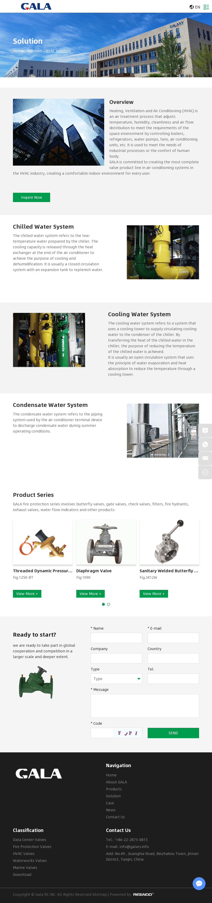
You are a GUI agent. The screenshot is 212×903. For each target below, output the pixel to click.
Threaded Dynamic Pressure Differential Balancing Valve (43, 570)
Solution (28, 41)
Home (18, 50)
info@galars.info (134, 846)
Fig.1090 (83, 577)
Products (114, 788)
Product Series (33, 495)
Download (22, 874)
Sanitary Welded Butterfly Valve (169, 570)
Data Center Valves (29, 839)
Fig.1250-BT (23, 577)
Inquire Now (31, 197)
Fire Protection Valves (32, 846)
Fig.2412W (148, 577)
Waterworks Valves (30, 860)
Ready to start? (34, 634)
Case (110, 802)
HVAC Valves (24, 853)
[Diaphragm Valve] (106, 542)
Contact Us (115, 816)
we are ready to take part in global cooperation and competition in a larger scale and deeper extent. (44, 651)
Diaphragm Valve (94, 570)
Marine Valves (25, 867)
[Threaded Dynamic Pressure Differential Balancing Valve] (43, 542)
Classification (28, 830)
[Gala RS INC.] (36, 6)
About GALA (116, 781)
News (111, 809)
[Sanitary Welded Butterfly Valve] (169, 542)
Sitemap (99, 894)
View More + (27, 593)
